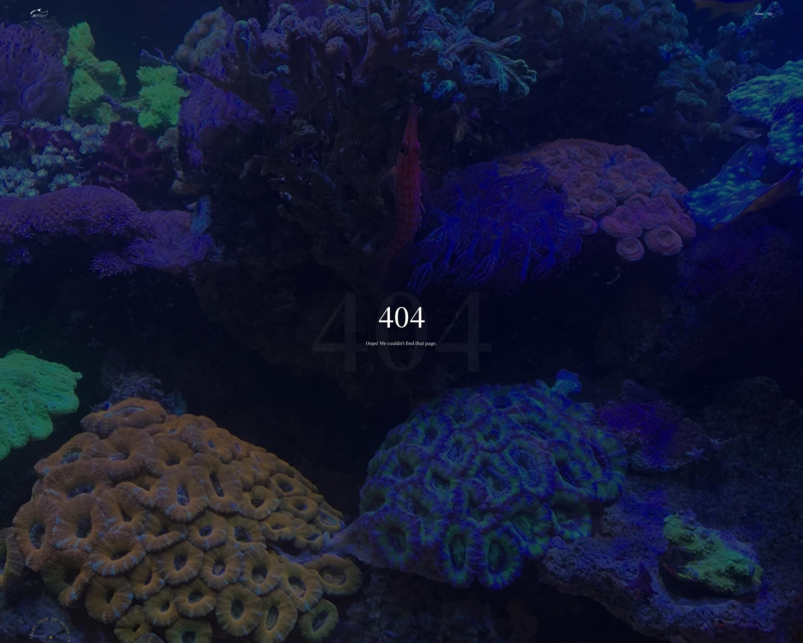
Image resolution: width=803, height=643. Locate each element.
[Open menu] (770, 13)
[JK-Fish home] (39, 13)
